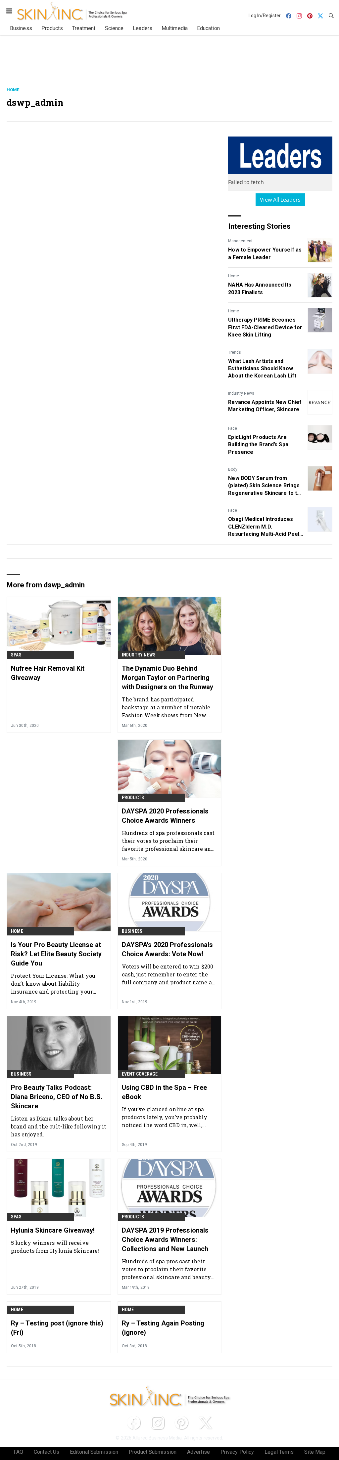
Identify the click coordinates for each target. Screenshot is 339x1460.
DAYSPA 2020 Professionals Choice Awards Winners (165, 815)
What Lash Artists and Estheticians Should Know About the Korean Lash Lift (262, 368)
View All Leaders (280, 199)
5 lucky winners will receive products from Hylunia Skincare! (55, 1246)
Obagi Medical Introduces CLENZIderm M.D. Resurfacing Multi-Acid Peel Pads (263, 527)
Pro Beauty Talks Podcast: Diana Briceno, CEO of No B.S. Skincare (56, 1097)
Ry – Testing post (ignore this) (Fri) (57, 1327)
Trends (234, 352)
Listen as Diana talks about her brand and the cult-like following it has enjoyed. (59, 1126)
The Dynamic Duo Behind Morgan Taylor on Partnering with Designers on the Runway (168, 677)
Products (133, 797)
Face (232, 428)
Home (13, 89)
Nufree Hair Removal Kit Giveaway (47, 673)
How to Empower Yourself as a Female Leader (265, 253)
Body (232, 469)
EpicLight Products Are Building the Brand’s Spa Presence (258, 444)
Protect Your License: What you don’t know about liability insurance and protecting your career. (53, 983)
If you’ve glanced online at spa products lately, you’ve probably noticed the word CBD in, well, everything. (164, 1117)
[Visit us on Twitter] (205, 1422)
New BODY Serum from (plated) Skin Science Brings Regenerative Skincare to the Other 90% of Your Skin (265, 486)
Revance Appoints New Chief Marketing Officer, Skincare (265, 406)
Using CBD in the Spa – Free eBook (164, 1092)
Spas (16, 654)
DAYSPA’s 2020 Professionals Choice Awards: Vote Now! (167, 949)
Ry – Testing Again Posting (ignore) (163, 1327)
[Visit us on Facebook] (133, 1422)
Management (240, 241)
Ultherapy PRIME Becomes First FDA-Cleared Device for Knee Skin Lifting (265, 327)
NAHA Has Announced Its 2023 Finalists (259, 288)
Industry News (241, 393)
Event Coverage (140, 1074)
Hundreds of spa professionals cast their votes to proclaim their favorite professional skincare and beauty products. (168, 840)
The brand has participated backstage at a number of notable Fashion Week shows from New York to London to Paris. (166, 707)
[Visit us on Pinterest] (181, 1422)
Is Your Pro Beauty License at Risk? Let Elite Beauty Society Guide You (56, 954)
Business (132, 931)
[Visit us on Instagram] (157, 1422)
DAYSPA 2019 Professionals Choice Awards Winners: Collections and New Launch (165, 1239)
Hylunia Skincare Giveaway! (53, 1230)
